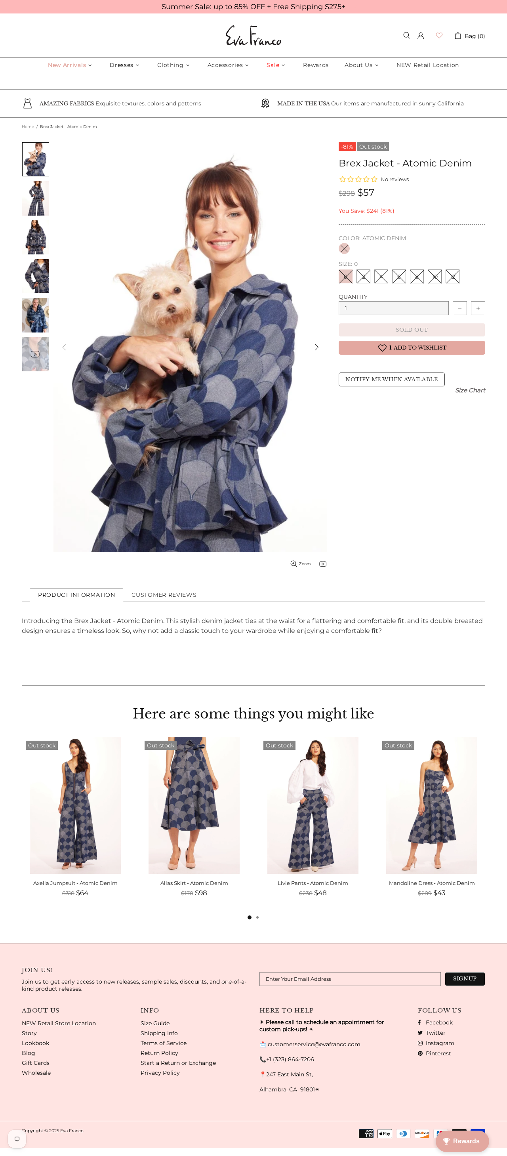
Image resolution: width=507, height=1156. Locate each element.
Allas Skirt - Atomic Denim (194, 883)
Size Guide (155, 1023)
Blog (28, 1053)
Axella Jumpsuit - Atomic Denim (75, 883)
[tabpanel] (75, 825)
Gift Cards (36, 1062)
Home (28, 126)
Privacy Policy (160, 1072)
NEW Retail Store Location (59, 1023)
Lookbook (35, 1043)
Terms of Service (164, 1043)
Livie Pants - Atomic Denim (313, 883)
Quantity (353, 296)
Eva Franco (253, 35)
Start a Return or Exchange (178, 1062)
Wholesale (36, 1072)
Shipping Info (159, 1033)
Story (29, 1033)
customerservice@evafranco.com (314, 1044)
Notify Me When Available (391, 379)
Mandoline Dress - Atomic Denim (432, 883)
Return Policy (159, 1053)
